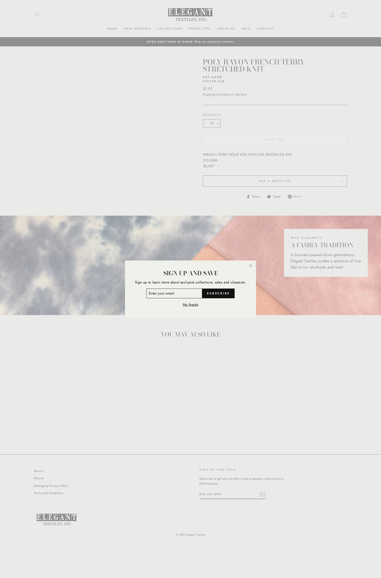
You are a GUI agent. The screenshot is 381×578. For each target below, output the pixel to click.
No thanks (190, 304)
